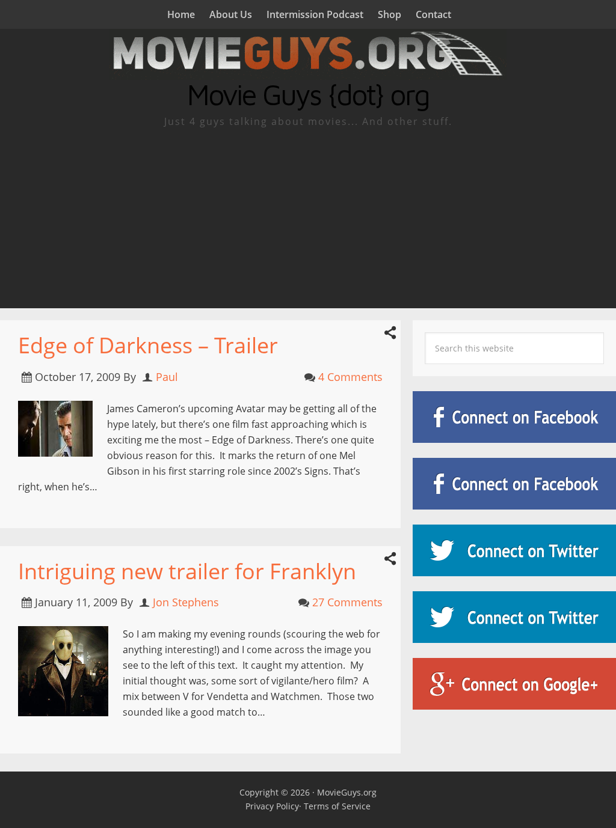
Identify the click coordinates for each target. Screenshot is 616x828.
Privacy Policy (272, 806)
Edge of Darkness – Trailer (148, 345)
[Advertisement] (308, 218)
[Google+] (514, 684)
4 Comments (350, 377)
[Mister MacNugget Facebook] (514, 484)
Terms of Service (337, 806)
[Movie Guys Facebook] (514, 417)
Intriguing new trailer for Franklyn (187, 571)
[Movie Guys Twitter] (514, 550)
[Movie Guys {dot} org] (308, 72)
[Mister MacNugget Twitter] (514, 617)
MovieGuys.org (347, 792)
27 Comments (347, 602)
